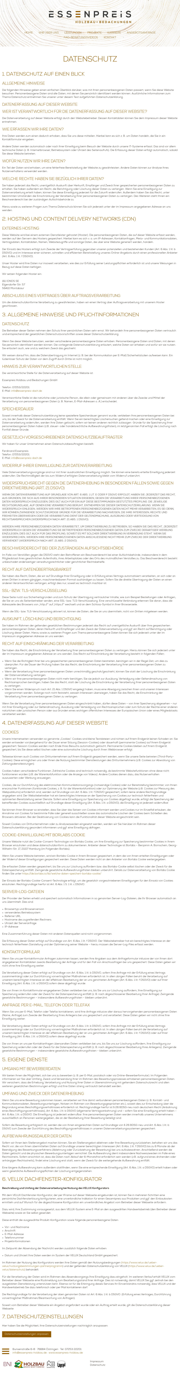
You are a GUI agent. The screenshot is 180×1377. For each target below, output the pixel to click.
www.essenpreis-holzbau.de (66, 1353)
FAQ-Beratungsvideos (81, 37)
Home (28, 33)
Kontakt (110, 37)
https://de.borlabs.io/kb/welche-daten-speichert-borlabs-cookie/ (61, 874)
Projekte (94, 33)
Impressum (97, 1361)
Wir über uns (49, 33)
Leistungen (73, 33)
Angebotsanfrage (141, 33)
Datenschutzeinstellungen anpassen (27, 1334)
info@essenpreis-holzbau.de (30, 1353)
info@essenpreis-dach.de (26, 391)
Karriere (114, 33)
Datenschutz (97, 1365)
